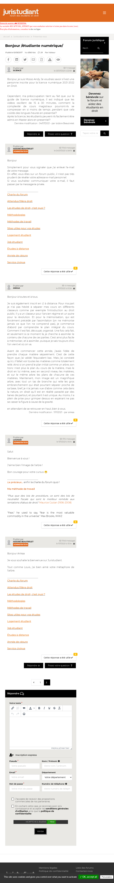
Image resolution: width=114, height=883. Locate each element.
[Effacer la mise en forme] (59, 708)
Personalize (107, 877)
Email (12, 772)
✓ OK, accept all (88, 877)
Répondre (32, 134)
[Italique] (44, 708)
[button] (31, 708)
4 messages (69, 285)
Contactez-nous (84, 871)
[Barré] (54, 708)
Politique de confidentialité (53, 871)
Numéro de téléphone (53, 784)
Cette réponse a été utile (60, 271)
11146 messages (68, 148)
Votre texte (15, 703)
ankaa (16, 288)
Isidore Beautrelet (23, 149)
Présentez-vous (40, 37)
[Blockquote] (24, 708)
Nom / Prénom (50, 761)
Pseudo (13, 761)
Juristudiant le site (21, 37)
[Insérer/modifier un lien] (12, 708)
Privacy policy (58, 880)
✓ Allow (51, 822)
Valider (40, 831)
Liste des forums (85, 868)
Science (17, 70)
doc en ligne (36, 29)
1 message (70, 68)
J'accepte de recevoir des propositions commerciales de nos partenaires (35, 800)
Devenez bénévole (89, 121)
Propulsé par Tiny (60, 748)
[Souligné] (49, 708)
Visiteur (51, 52)
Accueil (6, 37)
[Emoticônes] (24, 713)
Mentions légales (48, 868)
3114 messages (68, 439)
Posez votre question (59, 134)
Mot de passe (16, 784)
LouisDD (17, 440)
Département (49, 772)
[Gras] (39, 708)
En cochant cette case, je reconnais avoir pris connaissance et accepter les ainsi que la (41, 810)
